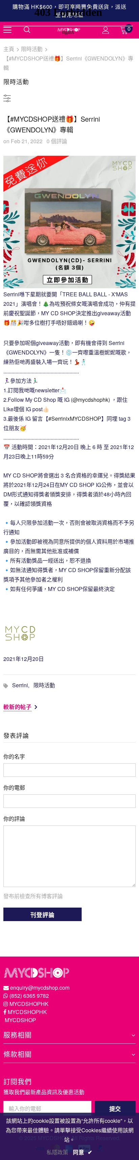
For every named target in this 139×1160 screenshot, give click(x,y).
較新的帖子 (17, 707)
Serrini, (22, 685)
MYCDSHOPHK (29, 1004)
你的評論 (14, 818)
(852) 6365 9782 (29, 995)
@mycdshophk (90, 399)
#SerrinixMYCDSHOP (74, 418)
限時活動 (44, 685)
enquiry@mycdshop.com (40, 987)
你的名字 (14, 756)
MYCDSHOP (20, 1020)
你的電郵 (14, 787)
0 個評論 (57, 141)
